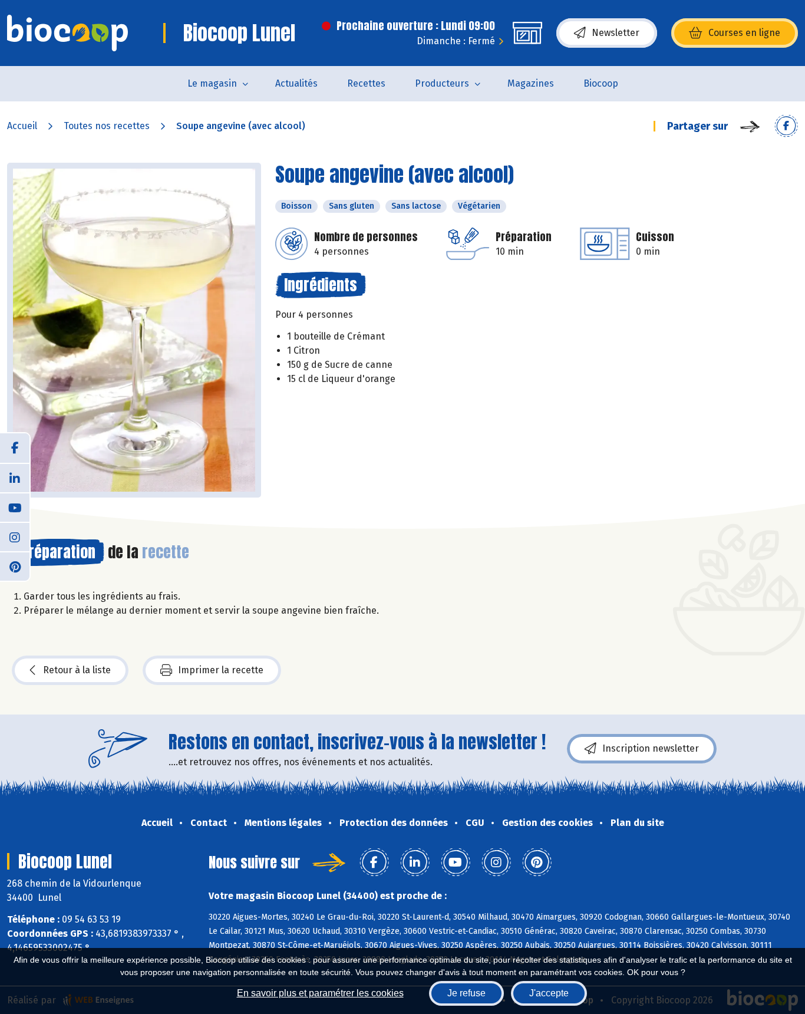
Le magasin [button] (212, 83)
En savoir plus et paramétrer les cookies (320, 993)
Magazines (530, 83)
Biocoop (600, 83)
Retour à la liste (77, 670)
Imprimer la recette (220, 670)
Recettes (366, 83)
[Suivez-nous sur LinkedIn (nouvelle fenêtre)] (14, 477)
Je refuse (466, 993)
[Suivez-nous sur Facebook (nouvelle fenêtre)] (14, 448)
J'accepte (549, 993)
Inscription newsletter (650, 748)
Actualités (296, 83)
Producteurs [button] (442, 83)
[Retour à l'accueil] (67, 33)
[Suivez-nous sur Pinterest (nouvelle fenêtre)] (14, 566)
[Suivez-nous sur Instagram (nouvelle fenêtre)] (14, 536)
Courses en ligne (744, 32)
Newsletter (615, 32)
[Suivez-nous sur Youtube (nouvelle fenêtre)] (14, 507)
